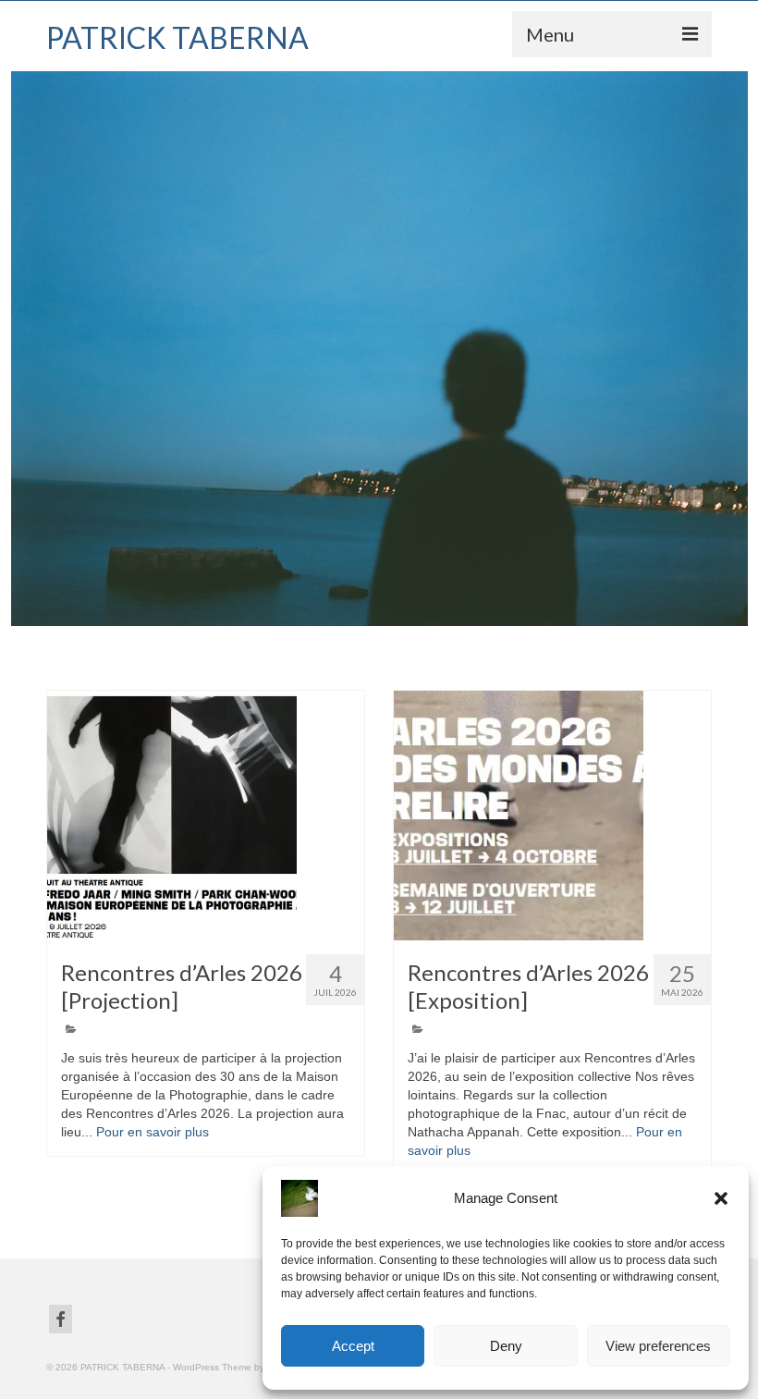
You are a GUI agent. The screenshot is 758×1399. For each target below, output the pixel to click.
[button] (721, 1198)
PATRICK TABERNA (177, 37)
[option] (379, 348)
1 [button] (345, 616)
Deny (506, 1346)
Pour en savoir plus (152, 1131)
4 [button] (412, 616)
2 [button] (368, 616)
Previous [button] (25, 349)
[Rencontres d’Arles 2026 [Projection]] (205, 815)
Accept (353, 1346)
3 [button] (390, 616)
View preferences (658, 1346)
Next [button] (732, 349)
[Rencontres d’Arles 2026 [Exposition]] (552, 815)
